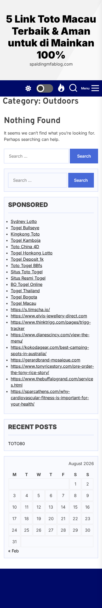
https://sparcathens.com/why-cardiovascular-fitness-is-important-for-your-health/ (50, 398)
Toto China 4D (25, 246)
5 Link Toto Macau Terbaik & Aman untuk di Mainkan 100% (51, 37)
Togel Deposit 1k (27, 259)
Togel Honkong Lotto (32, 252)
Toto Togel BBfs (26, 265)
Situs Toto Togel (27, 271)
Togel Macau (23, 303)
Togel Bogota (24, 297)
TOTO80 (16, 443)
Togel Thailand (25, 290)
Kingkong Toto (25, 234)
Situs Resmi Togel (28, 278)
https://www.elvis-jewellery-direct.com (49, 315)
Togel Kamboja (26, 240)
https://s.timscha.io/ (30, 309)
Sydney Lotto (24, 221)
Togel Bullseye (25, 227)
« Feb (13, 550)
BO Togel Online (26, 284)
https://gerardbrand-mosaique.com (45, 359)
